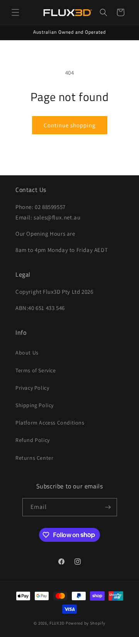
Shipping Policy (34, 405)
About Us (27, 352)
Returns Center (34, 457)
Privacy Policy (32, 387)
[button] (15, 12)
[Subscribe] (108, 507)
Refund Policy (32, 440)
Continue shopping (70, 125)
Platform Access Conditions (50, 422)
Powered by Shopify (85, 623)
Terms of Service (35, 370)
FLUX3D (56, 623)
